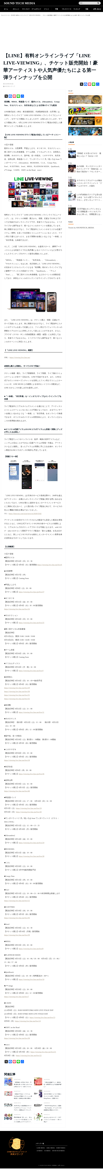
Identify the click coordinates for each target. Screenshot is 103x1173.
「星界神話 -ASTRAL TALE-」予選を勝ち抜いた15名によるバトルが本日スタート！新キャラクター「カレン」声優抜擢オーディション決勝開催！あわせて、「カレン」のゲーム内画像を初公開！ (23, 1085)
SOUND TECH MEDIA (19, 3)
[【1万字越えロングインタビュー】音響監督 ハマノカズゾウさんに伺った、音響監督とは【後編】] (72, 214)
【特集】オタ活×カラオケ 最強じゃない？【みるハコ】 (89, 154)
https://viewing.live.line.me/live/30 (17, 691)
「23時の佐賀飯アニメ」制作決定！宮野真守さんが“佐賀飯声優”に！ (53, 1084)
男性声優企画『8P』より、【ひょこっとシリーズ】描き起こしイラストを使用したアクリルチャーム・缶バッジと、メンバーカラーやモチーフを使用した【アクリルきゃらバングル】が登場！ (23, 1120)
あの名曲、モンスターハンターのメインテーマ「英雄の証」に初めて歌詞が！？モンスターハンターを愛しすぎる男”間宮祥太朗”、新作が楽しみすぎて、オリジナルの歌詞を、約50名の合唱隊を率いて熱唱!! (89, 169)
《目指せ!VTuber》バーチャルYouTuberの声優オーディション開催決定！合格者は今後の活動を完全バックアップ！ (23, 1096)
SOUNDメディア (10, 86)
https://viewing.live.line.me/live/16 (17, 609)
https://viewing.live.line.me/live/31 (17, 695)
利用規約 (54, 1165)
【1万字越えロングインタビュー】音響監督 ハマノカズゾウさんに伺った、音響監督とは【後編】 (89, 212)
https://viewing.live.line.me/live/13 (42, 1017)
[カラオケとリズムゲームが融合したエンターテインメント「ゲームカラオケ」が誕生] (72, 186)
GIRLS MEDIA (50, 1148)
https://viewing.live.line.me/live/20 (29, 812)
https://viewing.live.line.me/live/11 (31, 712)
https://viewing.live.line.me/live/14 (28, 1021)
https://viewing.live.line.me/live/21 (43, 1052)
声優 (56, 9)
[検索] (98, 3)
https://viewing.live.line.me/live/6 (49, 565)
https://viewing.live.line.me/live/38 (17, 1038)
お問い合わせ (97, 9)
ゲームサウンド (36, 9)
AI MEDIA (40, 1150)
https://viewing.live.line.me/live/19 (29, 808)
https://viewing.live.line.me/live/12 (17, 901)
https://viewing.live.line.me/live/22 (29, 1055)
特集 (87, 9)
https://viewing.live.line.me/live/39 (17, 935)
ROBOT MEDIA (60, 1148)
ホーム (6, 9)
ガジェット (16, 9)
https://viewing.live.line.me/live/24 (31, 843)
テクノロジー (26, 9)
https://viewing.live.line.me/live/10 (31, 979)
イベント (46, 9)
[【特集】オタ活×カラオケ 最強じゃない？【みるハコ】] (72, 157)
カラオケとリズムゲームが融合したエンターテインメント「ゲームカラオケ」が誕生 (89, 183)
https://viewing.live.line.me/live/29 (17, 688)
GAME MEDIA (41, 1148)
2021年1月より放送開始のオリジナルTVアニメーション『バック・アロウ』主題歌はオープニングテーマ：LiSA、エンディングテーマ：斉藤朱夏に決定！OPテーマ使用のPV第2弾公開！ (23, 1108)
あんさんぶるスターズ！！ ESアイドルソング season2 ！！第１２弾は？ (52, 1119)
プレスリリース (66, 9)
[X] (82, 84)
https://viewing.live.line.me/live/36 (17, 918)
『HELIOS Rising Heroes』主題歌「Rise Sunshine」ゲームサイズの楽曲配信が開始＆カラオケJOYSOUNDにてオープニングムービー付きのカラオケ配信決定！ (53, 1108)
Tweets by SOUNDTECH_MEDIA (81, 228)
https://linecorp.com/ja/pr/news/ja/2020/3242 (25, 514)
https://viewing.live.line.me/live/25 (31, 623)
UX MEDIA (47, 1150)
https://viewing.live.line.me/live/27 (31, 592)
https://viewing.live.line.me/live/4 (31, 671)
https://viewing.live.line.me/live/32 (17, 699)
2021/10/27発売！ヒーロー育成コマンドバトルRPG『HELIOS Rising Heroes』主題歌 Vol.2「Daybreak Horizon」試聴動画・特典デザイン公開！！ (53, 1096)
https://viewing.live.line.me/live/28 (31, 856)
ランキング (77, 9)
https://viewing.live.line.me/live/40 (17, 791)
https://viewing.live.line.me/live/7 (16, 997)
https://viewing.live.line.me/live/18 (17, 760)
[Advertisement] (51, 34)
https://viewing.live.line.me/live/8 (31, 949)
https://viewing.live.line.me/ (20, 357)
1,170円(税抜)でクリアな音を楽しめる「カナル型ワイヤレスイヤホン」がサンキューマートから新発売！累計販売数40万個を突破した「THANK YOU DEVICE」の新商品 (89, 197)
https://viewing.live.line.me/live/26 (31, 774)
